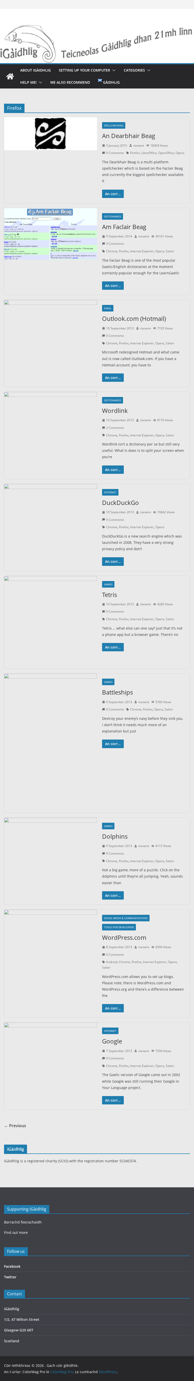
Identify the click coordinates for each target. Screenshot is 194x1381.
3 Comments (115, 243)
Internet (110, 492)
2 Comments (115, 428)
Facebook (12, 1266)
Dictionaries (112, 216)
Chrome (111, 251)
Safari (170, 251)
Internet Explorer (142, 251)
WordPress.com (124, 937)
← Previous (15, 1125)
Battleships (117, 692)
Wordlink (115, 410)
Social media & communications (126, 918)
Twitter (10, 1277)
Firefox (135, 153)
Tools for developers (119, 927)
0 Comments (115, 153)
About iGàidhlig (35, 70)
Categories (134, 70)
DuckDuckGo (120, 502)
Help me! (28, 82)
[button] (113, 70)
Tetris (109, 594)
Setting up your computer (84, 70)
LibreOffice (149, 153)
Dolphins (115, 836)
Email (107, 308)
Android (111, 962)
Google (112, 1041)
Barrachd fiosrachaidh (23, 1222)
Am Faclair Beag (124, 226)
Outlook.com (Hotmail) (134, 318)
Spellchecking (113, 125)
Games (108, 584)
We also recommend (70, 82)
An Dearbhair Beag (128, 135)
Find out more (16, 1232)
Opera (180, 153)
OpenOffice (166, 153)
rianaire (138, 145)
